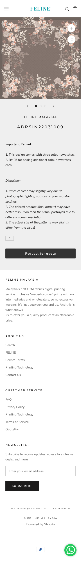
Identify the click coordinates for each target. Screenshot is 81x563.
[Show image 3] (45, 106)
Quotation (12, 429)
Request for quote (40, 253)
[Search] (67, 9)
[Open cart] (75, 8)
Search (10, 345)
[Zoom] (71, 28)
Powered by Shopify (40, 524)
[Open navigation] (6, 8)
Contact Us (13, 375)
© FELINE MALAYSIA (40, 518)
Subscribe (22, 486)
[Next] (53, 106)
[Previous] (27, 106)
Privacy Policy (15, 407)
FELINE (10, 352)
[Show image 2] (41, 106)
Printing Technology (19, 367)
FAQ (8, 399)
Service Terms (15, 360)
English (59, 508)
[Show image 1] (36, 106)
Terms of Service (17, 422)
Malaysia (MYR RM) (26, 508)
